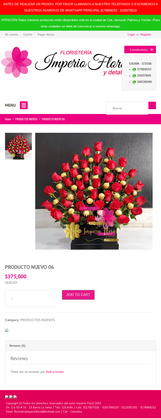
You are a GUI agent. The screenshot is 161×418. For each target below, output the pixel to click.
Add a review (55, 372)
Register (145, 34)
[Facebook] (6, 397)
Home (8, 119)
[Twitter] (11, 397)
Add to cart (78, 295)
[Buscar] (152, 105)
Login (131, 34)
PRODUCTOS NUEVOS (26, 119)
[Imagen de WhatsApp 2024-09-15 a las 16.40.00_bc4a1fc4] (18, 146)
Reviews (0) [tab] (17, 346)
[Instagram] (15, 397)
